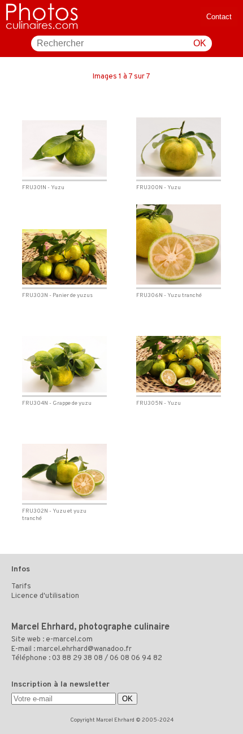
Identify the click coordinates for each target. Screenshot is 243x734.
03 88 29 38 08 (77, 658)
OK (199, 43)
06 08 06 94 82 (136, 658)
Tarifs (21, 586)
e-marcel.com (69, 639)
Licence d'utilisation (45, 596)
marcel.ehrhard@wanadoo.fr (84, 649)
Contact (219, 16)
